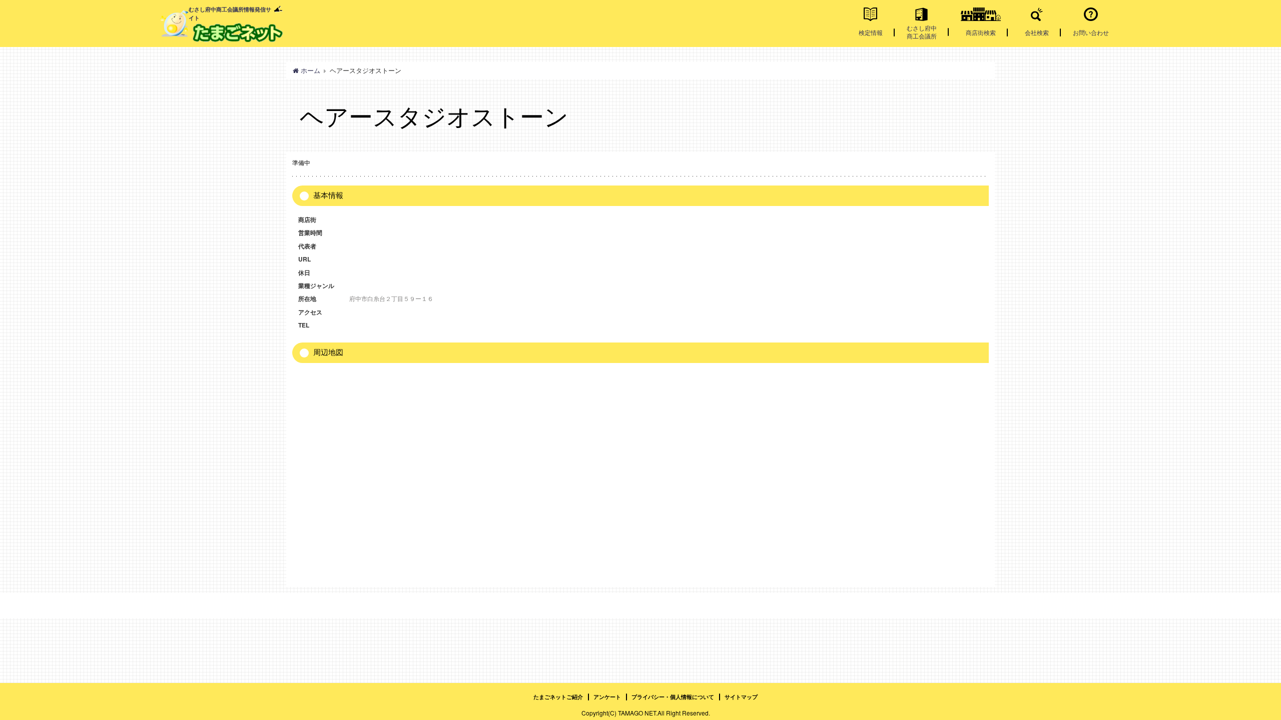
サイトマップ (741, 696)
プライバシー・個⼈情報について (672, 696)
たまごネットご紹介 (558, 696)
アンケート (607, 696)
